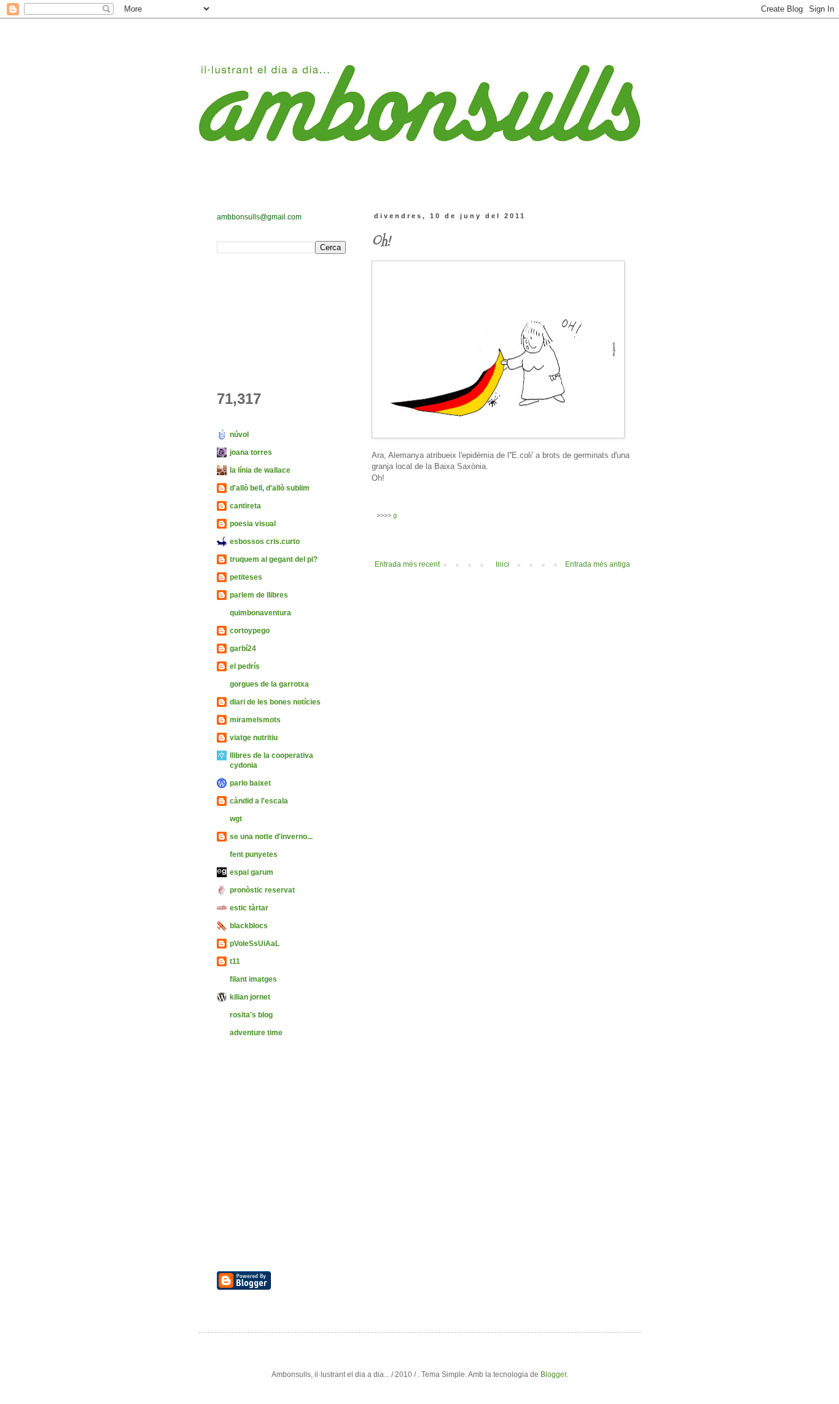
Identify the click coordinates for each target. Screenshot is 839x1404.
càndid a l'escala (259, 801)
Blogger (553, 1374)
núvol (239, 434)
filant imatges (253, 979)
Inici (502, 564)
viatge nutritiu (254, 737)
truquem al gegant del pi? (274, 559)
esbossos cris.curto (265, 541)
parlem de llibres (259, 595)
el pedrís (245, 666)
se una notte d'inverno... (271, 836)
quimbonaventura (260, 613)
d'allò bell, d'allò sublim (270, 488)
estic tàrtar (249, 908)
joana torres (251, 452)
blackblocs (249, 925)
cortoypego (250, 630)
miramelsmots (255, 720)
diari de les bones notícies (275, 702)
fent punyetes (254, 854)
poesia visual (253, 523)
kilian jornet (250, 997)
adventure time (256, 1032)
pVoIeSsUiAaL (254, 943)
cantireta (245, 506)
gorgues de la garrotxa (269, 684)
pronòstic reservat (262, 890)
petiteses (246, 577)
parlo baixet (250, 783)
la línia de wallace (260, 470)
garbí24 (243, 648)
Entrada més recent (407, 564)
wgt (236, 818)
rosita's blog (251, 1015)
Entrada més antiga (597, 564)
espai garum (251, 872)
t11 (235, 961)
